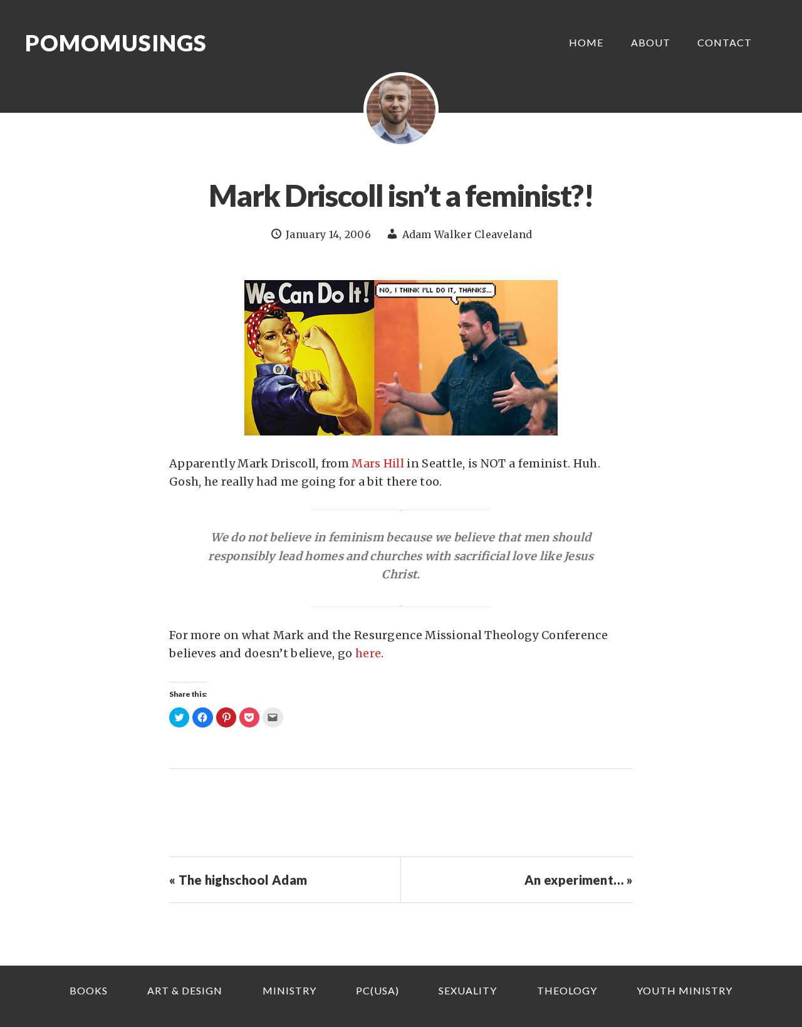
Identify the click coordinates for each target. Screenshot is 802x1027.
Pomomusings (116, 42)
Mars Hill (378, 463)
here (368, 653)
